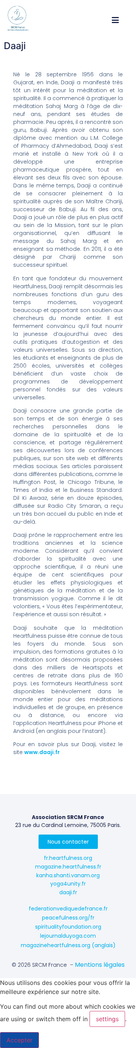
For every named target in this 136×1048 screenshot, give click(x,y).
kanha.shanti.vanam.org (68, 875)
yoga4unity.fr (68, 883)
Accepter (19, 1040)
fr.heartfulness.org (68, 858)
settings (107, 1019)
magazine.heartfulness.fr (68, 866)
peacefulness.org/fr (68, 917)
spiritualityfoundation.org (68, 927)
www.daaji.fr (42, 752)
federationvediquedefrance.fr (68, 908)
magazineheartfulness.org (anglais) (68, 945)
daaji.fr (68, 892)
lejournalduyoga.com (68, 936)
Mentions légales (100, 964)
